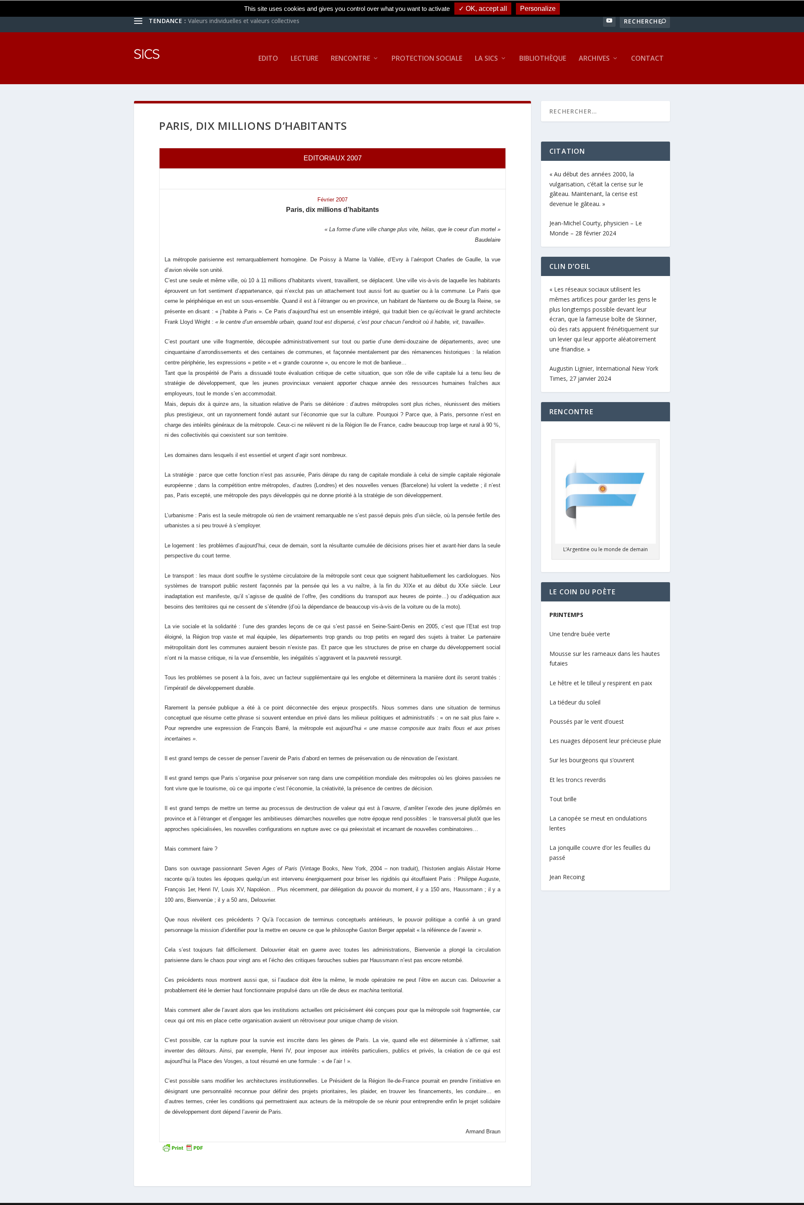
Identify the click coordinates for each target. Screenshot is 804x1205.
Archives (594, 59)
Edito (268, 59)
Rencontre (350, 59)
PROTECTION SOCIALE (427, 59)
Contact (647, 59)
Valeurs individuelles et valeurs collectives (243, 21)
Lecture (304, 59)
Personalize (538, 8)
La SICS (486, 59)
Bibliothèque (542, 59)
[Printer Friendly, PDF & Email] (182, 1147)
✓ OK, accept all (483, 8)
